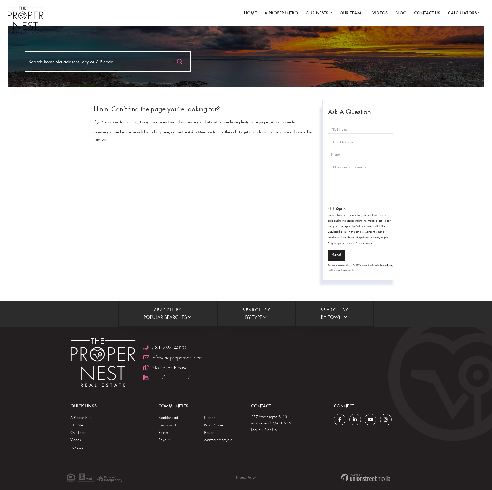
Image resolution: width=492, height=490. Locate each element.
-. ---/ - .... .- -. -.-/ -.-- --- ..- (181, 377)
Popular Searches (165, 317)
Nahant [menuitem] (210, 417)
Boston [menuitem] (209, 432)
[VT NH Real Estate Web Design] (365, 478)
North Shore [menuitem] (213, 425)
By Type (253, 317)
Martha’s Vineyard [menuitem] (218, 440)
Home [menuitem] (250, 13)
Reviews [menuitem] (76, 447)
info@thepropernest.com (177, 357)
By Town (332, 317)
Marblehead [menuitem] (168, 417)
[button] (180, 60)
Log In (255, 430)
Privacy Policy (363, 243)
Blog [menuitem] (400, 13)
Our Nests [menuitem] (317, 13)
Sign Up (270, 430)
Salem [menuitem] (163, 432)
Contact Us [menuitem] (427, 13)
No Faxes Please (170, 367)
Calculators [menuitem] (462, 13)
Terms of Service (340, 270)
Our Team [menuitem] (350, 13)
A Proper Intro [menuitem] (281, 13)
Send (336, 255)
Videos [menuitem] (380, 13)
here (165, 132)
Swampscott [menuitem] (167, 425)
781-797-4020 (169, 347)
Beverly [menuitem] (164, 440)
